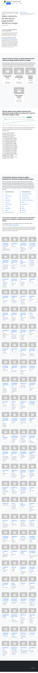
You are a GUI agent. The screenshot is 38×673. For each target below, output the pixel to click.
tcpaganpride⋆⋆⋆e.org (32, 537)
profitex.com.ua (23, 402)
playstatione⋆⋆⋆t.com (6, 537)
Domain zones (33, 666)
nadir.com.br (5, 402)
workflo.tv (23, 520)
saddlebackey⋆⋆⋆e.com (15, 384)
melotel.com (23, 296)
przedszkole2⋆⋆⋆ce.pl (23, 452)
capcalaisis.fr (32, 648)
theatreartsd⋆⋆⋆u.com (6, 599)
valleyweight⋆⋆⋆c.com (14, 314)
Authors (12, 3)
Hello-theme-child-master (27, 193)
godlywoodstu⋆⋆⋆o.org (6, 262)
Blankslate (24, 210)
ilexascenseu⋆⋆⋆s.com (23, 568)
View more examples (14, 225)
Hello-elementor (8, 195)
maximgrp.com (32, 296)
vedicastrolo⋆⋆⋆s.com (5, 244)
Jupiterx (23, 202)
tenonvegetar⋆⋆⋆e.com (32, 350)
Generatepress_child (26, 198)
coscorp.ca (32, 520)
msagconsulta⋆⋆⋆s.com (6, 384)
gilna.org (22, 583)
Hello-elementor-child (9, 212)
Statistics (21, 3)
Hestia (23, 208)
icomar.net (32, 633)
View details (7, 82)
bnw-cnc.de (23, 647)
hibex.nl (14, 401)
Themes (4, 3)
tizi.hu (31, 313)
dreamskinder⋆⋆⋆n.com (14, 616)
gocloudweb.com (32, 452)
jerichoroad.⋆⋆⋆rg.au (32, 366)
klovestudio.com (14, 296)
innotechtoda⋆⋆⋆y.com (14, 367)
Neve (23, 206)
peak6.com (23, 633)
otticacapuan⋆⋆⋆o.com (14, 280)
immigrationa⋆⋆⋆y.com (32, 437)
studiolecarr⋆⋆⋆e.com (32, 599)
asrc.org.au (23, 436)
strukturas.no (14, 521)
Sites (17, 3)
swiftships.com (32, 419)
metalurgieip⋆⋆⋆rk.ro (23, 419)
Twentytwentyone (8, 204)
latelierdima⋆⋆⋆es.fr (32, 402)
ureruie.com (5, 551)
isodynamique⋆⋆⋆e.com (23, 314)
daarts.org (23, 383)
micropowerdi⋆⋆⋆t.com (23, 350)
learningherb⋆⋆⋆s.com (23, 332)
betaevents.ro (6, 471)
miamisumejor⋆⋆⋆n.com (23, 472)
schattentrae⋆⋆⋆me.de (32, 551)
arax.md (31, 260)
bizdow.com (5, 521)
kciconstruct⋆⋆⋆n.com (32, 244)
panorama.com (32, 615)
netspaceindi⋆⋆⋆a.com (14, 453)
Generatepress (8, 200)
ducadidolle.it (14, 244)
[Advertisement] (28, 24)
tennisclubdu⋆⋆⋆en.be (5, 420)
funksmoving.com (32, 471)
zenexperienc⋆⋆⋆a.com (5, 297)
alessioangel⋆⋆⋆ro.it (14, 648)
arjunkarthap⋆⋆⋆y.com (5, 453)
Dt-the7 (6, 206)
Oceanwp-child (25, 204)
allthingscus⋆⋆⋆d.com (23, 488)
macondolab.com (6, 615)
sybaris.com (23, 615)
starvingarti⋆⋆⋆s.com (32, 567)
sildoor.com (6, 503)
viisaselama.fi (32, 331)
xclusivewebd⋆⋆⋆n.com (32, 384)
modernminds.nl (5, 488)
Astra (6, 193)
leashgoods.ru (14, 488)
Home (21, 12)
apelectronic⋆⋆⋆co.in (6, 633)
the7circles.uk (15, 349)
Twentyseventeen (25, 195)
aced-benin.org (23, 504)
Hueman (23, 212)
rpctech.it (22, 536)
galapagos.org (14, 537)
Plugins (8, 3)
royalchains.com (14, 633)
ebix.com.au (23, 279)
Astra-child (7, 202)
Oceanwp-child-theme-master (27, 200)
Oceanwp (7, 198)
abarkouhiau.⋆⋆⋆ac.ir (23, 599)
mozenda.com (5, 648)
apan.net (14, 567)
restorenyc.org (32, 488)
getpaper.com (32, 279)
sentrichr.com (6, 331)
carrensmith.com (5, 349)
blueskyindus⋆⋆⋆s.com (5, 584)
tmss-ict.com (13, 583)
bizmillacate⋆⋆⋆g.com (23, 244)
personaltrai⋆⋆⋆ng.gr (14, 599)
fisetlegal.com (32, 504)
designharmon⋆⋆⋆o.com (6, 314)
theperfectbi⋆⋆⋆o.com (14, 332)
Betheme (7, 210)
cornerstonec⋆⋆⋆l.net (14, 419)
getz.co (13, 503)
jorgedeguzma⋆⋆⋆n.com (15, 262)
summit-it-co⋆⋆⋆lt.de (5, 366)
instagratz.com (5, 567)
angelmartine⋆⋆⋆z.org (14, 436)
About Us (33, 668)
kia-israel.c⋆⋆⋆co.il (23, 262)
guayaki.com (14, 551)
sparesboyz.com (15, 471)
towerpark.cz (32, 583)
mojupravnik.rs (5, 279)
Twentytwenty (7, 208)
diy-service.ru (5, 436)
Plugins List (25, 12)
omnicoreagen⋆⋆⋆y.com (23, 367)
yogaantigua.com (23, 551)
